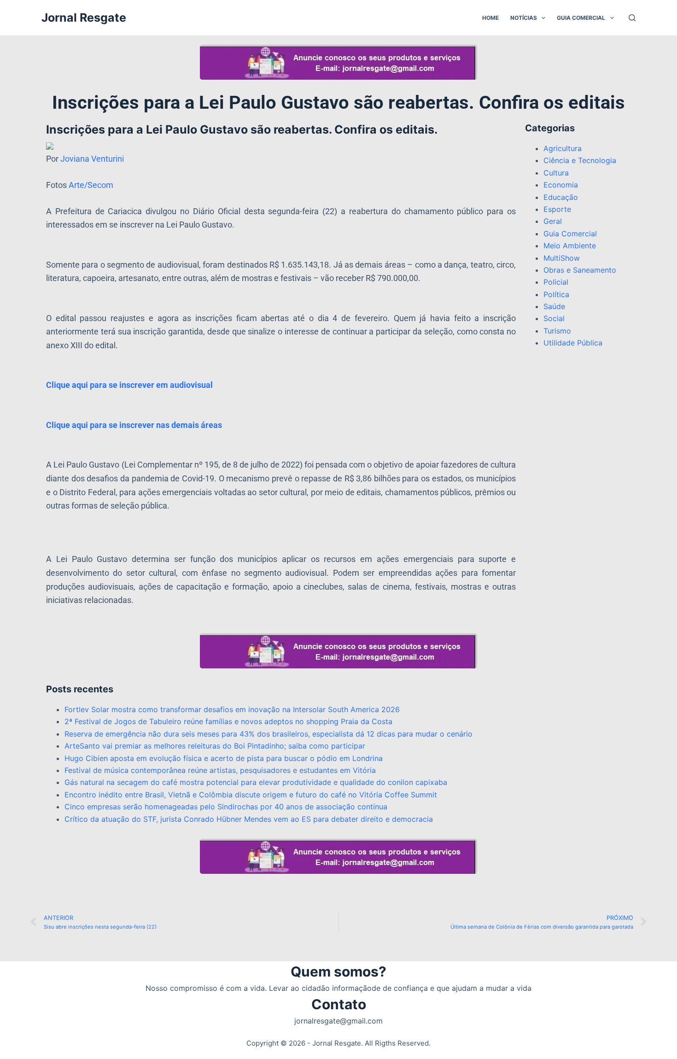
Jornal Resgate (83, 17)
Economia (560, 184)
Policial (555, 282)
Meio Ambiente (569, 245)
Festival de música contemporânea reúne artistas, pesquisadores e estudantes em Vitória (220, 770)
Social (554, 318)
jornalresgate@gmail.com (338, 1020)
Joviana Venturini (93, 159)
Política (556, 294)
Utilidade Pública (572, 342)
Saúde (554, 306)
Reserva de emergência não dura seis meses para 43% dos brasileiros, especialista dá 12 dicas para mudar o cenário (268, 733)
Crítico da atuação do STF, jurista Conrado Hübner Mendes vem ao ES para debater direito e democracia (248, 819)
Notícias (523, 17)
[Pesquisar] (632, 17)
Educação (560, 197)
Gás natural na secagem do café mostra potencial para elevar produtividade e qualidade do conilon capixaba (255, 782)
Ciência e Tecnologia (579, 160)
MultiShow (561, 258)
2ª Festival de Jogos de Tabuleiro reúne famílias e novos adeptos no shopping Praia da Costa (228, 721)
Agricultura (562, 148)
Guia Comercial (581, 17)
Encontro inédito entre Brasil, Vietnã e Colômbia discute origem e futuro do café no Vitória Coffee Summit (250, 794)
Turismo (557, 330)
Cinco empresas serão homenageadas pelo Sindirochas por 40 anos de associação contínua (225, 806)
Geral (552, 221)
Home (490, 17)
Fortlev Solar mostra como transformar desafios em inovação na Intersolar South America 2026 (232, 709)
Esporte (557, 209)
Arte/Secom (91, 185)
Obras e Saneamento (579, 270)
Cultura (556, 172)
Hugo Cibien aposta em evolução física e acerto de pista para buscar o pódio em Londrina (223, 758)
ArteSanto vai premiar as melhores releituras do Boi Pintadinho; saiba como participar (214, 745)
